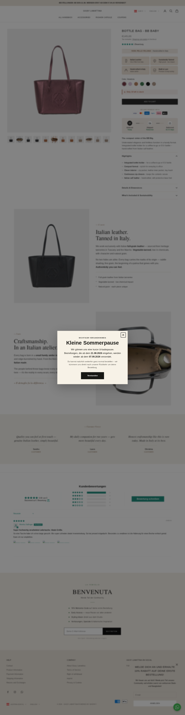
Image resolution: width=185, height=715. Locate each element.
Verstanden (92, 376)
